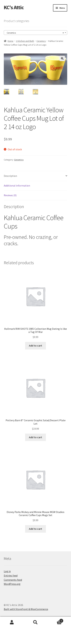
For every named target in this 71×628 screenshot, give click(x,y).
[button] (62, 58)
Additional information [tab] (17, 185)
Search (35, 622)
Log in (7, 571)
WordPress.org (12, 584)
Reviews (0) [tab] (10, 195)
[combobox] (35, 32)
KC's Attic (14, 7)
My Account (12, 622)
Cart (54, 619)
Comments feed (13, 579)
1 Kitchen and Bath (25, 41)
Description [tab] (10, 175)
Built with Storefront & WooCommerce (26, 609)
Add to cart (35, 345)
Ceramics (41, 41)
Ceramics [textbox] (34, 32)
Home (10, 41)
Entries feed (11, 575)
